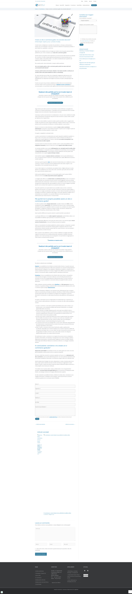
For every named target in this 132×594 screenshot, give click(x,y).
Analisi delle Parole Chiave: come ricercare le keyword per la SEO (74, 576)
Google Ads (67, 5)
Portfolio (85, 1)
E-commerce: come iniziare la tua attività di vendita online (57, 513)
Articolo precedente (40, 424)
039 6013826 (38, 1)
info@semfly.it (43, 1)
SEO (49, 162)
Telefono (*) (37, 397)
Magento (37, 266)
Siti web (57, 5)
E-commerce (73, 5)
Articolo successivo (70, 424)
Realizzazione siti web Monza (42, 582)
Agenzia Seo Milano (56, 582)
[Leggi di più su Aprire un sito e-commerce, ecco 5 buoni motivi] (39, 438)
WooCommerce (51, 287)
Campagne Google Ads (41, 573)
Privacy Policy (86, 574)
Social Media (79, 5)
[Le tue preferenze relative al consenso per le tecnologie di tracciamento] (2, 592)
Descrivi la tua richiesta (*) (40, 406)
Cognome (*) (37, 388)
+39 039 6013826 (57, 576)
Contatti (94, 1)
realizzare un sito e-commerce (63, 84)
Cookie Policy (86, 576)
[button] (94, 5)
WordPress (57, 284)
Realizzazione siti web (40, 579)
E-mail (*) (37, 393)
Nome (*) (37, 384)
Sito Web (37, 402)
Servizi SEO (62, 5)
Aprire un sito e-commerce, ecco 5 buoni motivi (39, 447)
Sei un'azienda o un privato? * (85, 18)
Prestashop (37, 275)
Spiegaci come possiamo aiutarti (86, 24)
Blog (82, 1)
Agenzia (90, 1)
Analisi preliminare (86, 5)
